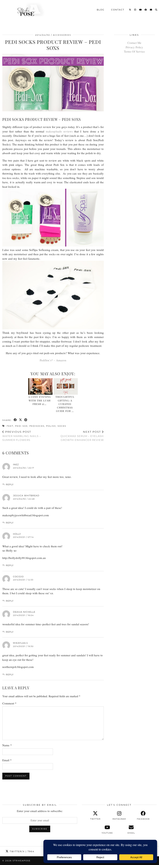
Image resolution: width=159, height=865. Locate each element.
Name (7, 745)
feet (10, 426)
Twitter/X (21, 851)
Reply (10, 484)
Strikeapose (22, 860)
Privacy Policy (134, 47)
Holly (17, 534)
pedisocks (36, 426)
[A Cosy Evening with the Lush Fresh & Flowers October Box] (40, 386)
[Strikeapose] (27, 9)
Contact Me (134, 43)
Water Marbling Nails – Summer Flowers (21, 435)
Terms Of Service (134, 51)
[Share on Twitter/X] (20, 420)
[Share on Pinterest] (26, 420)
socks (62, 426)
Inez (16, 464)
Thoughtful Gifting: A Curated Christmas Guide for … (64, 404)
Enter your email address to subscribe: (40, 811)
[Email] (151, 9)
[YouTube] (140, 9)
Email (7, 760)
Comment (9, 703)
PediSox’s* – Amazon (53, 360)
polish (51, 426)
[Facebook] (146, 9)
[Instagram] (135, 9)
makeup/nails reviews (59, 131)
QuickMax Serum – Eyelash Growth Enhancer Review (82, 435)
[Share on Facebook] (15, 420)
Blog (101, 9)
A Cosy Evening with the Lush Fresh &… (39, 400)
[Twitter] (130, 9)
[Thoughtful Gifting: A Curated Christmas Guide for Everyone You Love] (66, 386)
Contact (117, 9)
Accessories (62, 35)
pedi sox (21, 426)
